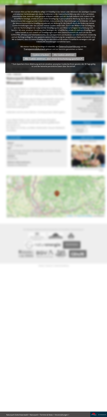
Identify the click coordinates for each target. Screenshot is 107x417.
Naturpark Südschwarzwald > (17, 415)
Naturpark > (34, 415)
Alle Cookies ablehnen (64, 54)
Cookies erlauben (41, 54)
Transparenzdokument (34, 49)
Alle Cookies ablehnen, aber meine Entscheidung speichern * (53, 58)
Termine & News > (47, 415)
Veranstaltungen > (62, 415)
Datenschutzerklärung (69, 46)
